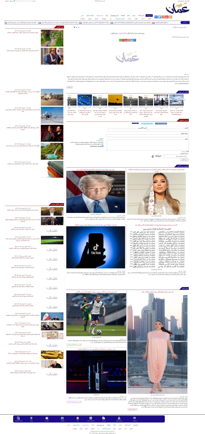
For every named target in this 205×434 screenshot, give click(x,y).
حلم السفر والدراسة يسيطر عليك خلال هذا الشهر (22, 267)
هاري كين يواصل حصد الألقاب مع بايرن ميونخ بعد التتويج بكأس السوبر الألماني (96, 292)
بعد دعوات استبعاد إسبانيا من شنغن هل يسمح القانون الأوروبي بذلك (84, 112)
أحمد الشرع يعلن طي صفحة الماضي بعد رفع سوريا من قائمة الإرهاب (22, 50)
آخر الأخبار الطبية (133, 409)
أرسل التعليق (184, 159)
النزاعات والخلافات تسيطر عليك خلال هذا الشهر (23, 286)
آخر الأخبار (175, 27)
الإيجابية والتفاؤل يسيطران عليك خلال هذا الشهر (23, 277)
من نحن (104, 420)
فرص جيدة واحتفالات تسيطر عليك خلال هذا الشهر (22, 229)
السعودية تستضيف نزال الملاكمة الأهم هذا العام (23, 257)
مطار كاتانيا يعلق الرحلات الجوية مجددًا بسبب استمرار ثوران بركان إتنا (69, 112)
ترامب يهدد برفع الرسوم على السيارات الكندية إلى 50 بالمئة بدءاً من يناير (96, 169)
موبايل (31, 420)
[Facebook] (161, 124)
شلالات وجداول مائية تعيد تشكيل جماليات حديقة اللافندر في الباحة (22, 32)
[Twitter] (147, 124)
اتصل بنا (47, 420)
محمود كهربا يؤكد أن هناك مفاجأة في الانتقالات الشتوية (22, 372)
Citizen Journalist (91, 420)
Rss (78, 420)
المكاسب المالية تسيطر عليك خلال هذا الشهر (22, 305)
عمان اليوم (11, 1)
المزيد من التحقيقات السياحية (74, 344)
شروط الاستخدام (99, 140)
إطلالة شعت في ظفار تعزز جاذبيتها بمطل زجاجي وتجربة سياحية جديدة (22, 145)
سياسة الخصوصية (18, 420)
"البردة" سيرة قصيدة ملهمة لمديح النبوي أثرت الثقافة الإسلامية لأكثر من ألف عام (156, 225)
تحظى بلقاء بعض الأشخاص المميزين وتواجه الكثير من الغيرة (23, 343)
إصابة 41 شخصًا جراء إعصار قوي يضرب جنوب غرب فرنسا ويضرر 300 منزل (86, 22)
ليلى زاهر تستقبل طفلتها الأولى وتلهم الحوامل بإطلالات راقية (157, 292)
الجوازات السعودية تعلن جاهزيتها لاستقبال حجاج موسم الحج (161, 112)
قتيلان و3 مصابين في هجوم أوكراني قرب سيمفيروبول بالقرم (49, 22)
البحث (34, 1)
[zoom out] (79, 27)
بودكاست (135, 420)
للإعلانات (62, 420)
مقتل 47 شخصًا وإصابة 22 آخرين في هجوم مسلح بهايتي (122, 22)
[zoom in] (74, 27)
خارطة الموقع (119, 420)
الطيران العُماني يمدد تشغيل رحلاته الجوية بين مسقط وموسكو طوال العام (176, 112)
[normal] (76, 27)
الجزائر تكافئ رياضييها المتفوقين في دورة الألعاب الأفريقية (22, 248)
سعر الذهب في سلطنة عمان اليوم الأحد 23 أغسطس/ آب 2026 (22, 353)
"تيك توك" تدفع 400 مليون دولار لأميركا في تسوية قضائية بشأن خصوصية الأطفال (96, 225)
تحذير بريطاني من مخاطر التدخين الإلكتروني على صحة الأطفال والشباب (96, 349)
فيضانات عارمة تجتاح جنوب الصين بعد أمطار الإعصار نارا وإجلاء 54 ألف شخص (159, 22)
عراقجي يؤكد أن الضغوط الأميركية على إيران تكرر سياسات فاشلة (22, 210)
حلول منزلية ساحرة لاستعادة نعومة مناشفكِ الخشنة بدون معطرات (22, 163)
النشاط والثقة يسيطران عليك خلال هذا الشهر (22, 296)
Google (6, 1)
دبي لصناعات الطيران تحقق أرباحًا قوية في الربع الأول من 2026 (130, 112)
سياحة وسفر (183, 27)
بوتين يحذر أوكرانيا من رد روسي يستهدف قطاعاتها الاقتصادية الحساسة (22, 363)
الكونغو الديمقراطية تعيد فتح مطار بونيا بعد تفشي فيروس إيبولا (115, 112)
